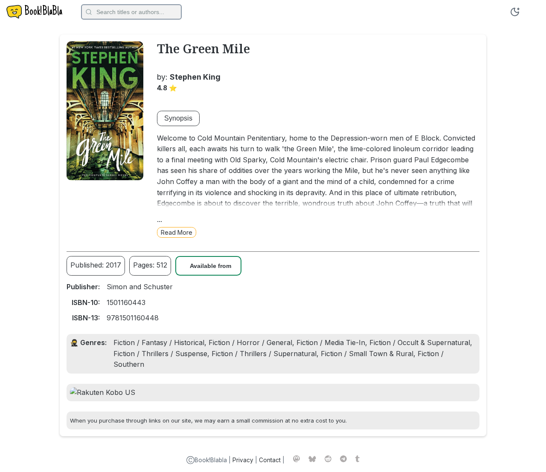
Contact (270, 460)
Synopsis (178, 118)
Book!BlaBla (43, 12)
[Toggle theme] (515, 12)
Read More (176, 232)
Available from (210, 266)
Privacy (242, 460)
